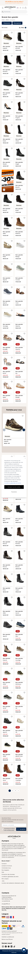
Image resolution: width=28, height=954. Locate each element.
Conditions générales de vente (12, 483)
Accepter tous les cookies (14, 487)
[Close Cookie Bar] (25, 458)
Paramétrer (14, 491)
